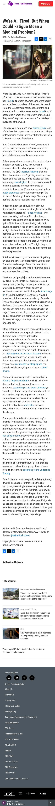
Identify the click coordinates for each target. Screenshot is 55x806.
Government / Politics (28, 609)
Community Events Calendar (16, 778)
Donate (46, 4)
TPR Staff (9, 756)
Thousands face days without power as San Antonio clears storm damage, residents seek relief (36, 596)
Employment (10, 700)
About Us (9, 689)
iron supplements (11, 435)
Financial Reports (12, 723)
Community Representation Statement (21, 717)
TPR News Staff (11, 762)
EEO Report (9, 728)
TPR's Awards (10, 773)
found (10, 101)
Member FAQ (10, 745)
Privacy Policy (10, 712)
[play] (4, 802)
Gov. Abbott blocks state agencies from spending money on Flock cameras (35, 636)
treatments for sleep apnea (28, 364)
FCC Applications (12, 739)
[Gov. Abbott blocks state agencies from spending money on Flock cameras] (11, 633)
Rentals (8, 751)
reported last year (29, 171)
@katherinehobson (20, 535)
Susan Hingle (39, 128)
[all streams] (51, 803)
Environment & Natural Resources (32, 589)
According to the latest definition (29, 387)
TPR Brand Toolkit (12, 706)
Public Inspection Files (14, 734)
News (22, 629)
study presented (11, 192)
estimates (29, 405)
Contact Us (9, 695)
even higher (20, 182)
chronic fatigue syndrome (16, 380)
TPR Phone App (11, 767)
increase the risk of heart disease (24, 353)
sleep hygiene (35, 212)
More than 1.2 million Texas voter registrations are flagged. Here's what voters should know (35, 616)
